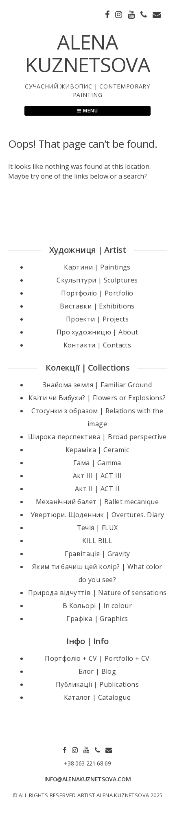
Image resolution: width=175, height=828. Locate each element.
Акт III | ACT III (97, 475)
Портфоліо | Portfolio (97, 293)
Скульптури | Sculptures (97, 280)
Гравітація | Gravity (97, 553)
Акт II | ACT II (97, 488)
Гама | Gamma (97, 462)
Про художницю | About (97, 332)
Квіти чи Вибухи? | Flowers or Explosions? (97, 397)
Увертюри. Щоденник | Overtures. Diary (97, 514)
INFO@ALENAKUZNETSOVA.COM (87, 779)
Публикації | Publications (97, 684)
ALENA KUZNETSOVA (87, 53)
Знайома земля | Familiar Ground (97, 384)
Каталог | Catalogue (97, 697)
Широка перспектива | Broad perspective (97, 436)
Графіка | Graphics (97, 618)
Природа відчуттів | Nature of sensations (97, 592)
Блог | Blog (97, 671)
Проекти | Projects (97, 319)
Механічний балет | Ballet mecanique (97, 501)
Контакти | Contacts (97, 345)
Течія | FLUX (97, 527)
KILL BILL (97, 540)
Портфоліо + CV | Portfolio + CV (97, 658)
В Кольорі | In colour (97, 605)
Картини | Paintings (97, 267)
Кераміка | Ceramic (97, 449)
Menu (89, 110)
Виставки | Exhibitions (97, 306)
